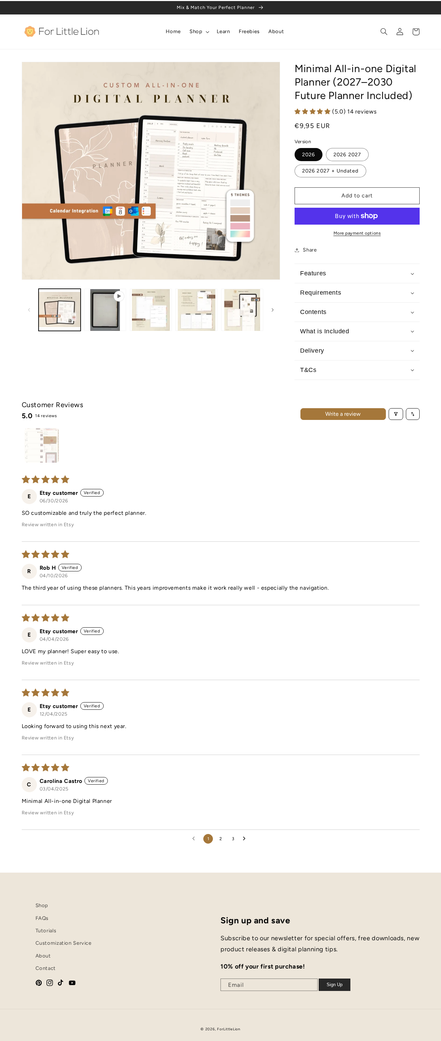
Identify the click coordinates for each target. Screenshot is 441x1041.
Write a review (343, 414)
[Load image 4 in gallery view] (242, 310)
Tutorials (46, 930)
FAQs (42, 918)
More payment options (357, 233)
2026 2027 (347, 154)
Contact (45, 968)
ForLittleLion (228, 1029)
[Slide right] (272, 309)
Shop (42, 905)
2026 (308, 154)
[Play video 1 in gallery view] (105, 310)
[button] (198, 31)
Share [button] (310, 250)
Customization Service (63, 943)
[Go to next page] (246, 839)
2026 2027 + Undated (330, 171)
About (43, 956)
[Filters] (396, 414)
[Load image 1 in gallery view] (60, 310)
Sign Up (334, 984)
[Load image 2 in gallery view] (151, 310)
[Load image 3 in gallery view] (196, 310)
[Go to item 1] (41, 445)
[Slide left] (29, 309)
